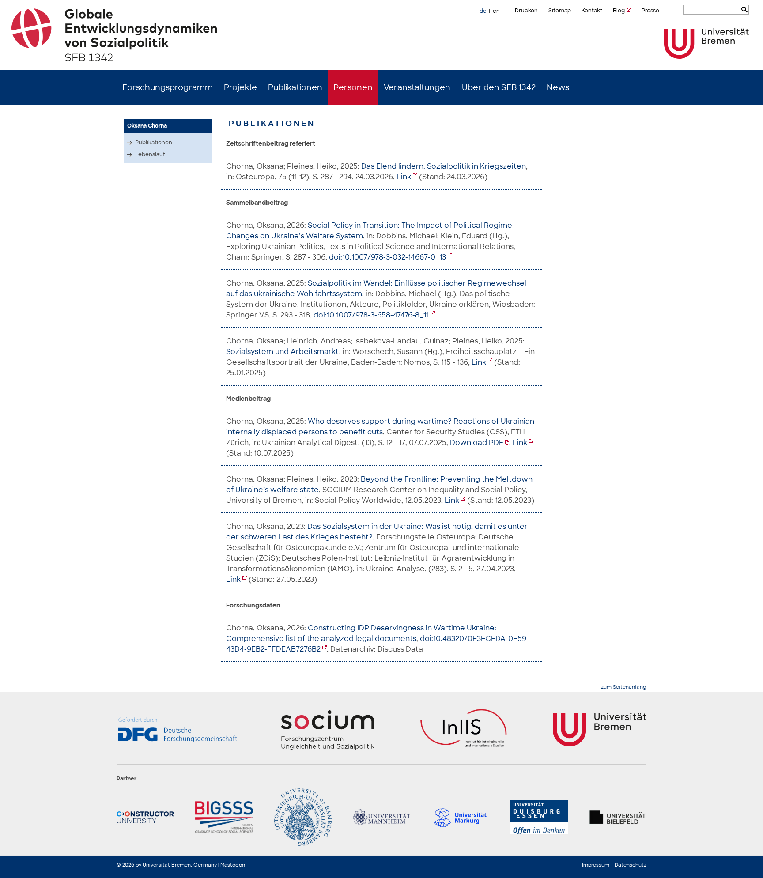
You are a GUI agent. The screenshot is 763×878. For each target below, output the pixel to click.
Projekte (240, 87)
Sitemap (559, 10)
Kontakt (592, 10)
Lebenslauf (150, 154)
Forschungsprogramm (167, 87)
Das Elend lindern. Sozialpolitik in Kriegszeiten (443, 166)
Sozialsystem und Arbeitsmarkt (282, 351)
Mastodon (232, 865)
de (483, 11)
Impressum (595, 865)
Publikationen (295, 87)
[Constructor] (145, 817)
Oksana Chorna (147, 125)
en (496, 11)
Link (404, 176)
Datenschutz (630, 865)
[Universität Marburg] (460, 817)
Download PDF (476, 442)
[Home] (381, 34)
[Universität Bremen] (706, 43)
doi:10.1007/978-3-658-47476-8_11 (371, 315)
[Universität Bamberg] (303, 817)
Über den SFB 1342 (499, 87)
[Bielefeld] (617, 817)
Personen (353, 87)
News (558, 87)
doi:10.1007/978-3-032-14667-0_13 (387, 257)
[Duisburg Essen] (538, 817)
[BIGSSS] (224, 817)
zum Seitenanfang (623, 687)
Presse (650, 10)
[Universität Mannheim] (381, 817)
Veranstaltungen (417, 87)
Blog (619, 10)
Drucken (526, 10)
